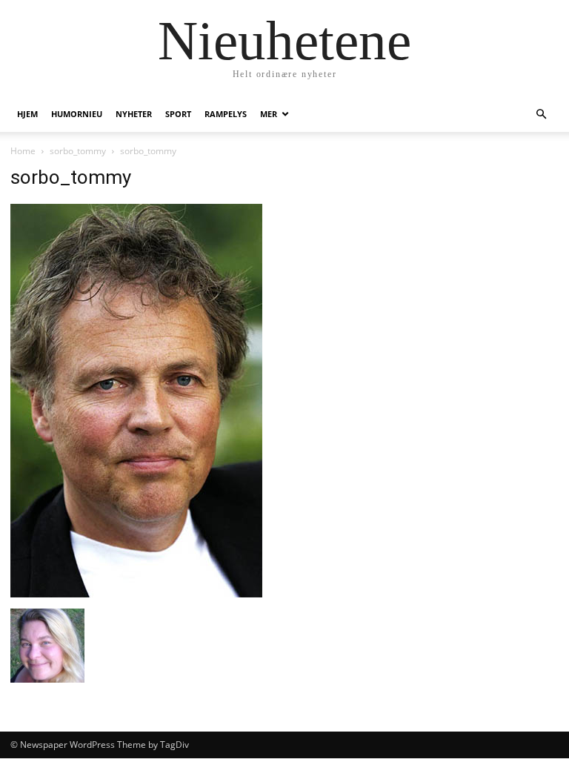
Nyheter (134, 113)
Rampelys (225, 113)
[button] (541, 114)
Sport (178, 113)
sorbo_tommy (78, 151)
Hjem (27, 113)
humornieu (76, 113)
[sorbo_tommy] (136, 593)
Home (23, 151)
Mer (268, 113)
